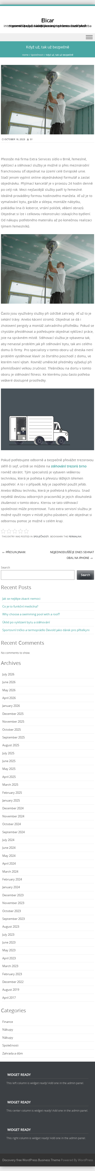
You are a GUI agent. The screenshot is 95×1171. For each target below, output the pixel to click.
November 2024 (13, 816)
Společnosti (37, 54)
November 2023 (13, 903)
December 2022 (13, 982)
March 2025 (10, 785)
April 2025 (9, 777)
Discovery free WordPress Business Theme (31, 1160)
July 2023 (8, 934)
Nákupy (7, 1029)
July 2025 (8, 753)
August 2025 (10, 745)
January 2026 (11, 706)
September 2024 (13, 832)
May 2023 (8, 950)
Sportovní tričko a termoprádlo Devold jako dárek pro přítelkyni (45, 630)
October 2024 (11, 824)
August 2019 (10, 990)
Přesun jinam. (14, 552)
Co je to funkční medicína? (20, 606)
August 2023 (10, 926)
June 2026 (8, 682)
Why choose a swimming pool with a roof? (31, 614)
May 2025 (8, 769)
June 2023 (8, 942)
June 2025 (8, 761)
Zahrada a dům (12, 1053)
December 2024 (13, 808)
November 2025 (13, 721)
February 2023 (12, 974)
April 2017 (9, 998)
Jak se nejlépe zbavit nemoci (21, 599)
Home (25, 54)
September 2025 (13, 737)
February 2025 (12, 793)
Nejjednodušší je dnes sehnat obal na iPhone (72, 555)
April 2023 (9, 958)
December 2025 (13, 714)
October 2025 (11, 729)
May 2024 (8, 856)
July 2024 (8, 840)
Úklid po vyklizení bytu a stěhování (26, 622)
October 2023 (11, 911)
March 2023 (10, 966)
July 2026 (8, 674)
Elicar (47, 20)
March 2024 (10, 871)
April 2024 (9, 863)
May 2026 (8, 690)
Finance (7, 1022)
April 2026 (9, 698)
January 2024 (11, 887)
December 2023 (13, 895)
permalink (75, 536)
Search (5, 567)
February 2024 (12, 879)
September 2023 (13, 919)
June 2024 (8, 848)
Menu (47, 37)
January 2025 (11, 800)
